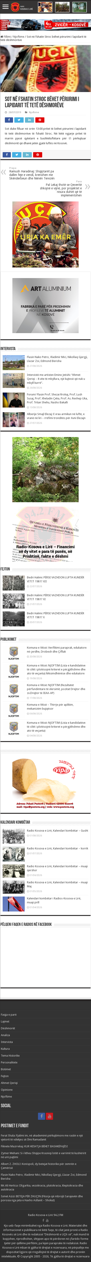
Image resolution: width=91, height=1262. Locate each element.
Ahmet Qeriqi (9, 1083)
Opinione (7, 1089)
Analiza (5, 1035)
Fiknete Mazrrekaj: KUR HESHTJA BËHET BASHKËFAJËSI (34, 1146)
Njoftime (18, 36)
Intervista (7, 1042)
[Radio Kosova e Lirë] (45, 7)
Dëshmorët (8, 1028)
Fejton (5, 1076)
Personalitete (9, 1062)
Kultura (5, 1048)
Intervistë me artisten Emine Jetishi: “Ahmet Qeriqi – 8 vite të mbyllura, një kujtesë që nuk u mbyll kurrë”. (56, 378)
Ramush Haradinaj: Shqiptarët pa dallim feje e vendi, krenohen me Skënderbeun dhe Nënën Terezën (32, 173)
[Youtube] (49, 1116)
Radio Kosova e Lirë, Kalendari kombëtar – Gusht (57, 830)
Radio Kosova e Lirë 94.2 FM (45, 1215)
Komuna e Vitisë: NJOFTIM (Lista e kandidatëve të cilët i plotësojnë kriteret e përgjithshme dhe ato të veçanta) (56, 726)
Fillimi (7, 36)
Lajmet (5, 1021)
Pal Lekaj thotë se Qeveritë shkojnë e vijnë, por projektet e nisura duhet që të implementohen (61, 188)
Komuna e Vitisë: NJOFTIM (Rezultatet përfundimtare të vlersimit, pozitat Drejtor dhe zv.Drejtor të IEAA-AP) (56, 689)
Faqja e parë (9, 1014)
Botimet (6, 1069)
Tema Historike (10, 1055)
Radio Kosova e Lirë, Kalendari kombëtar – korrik (57, 848)
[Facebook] (41, 1116)
